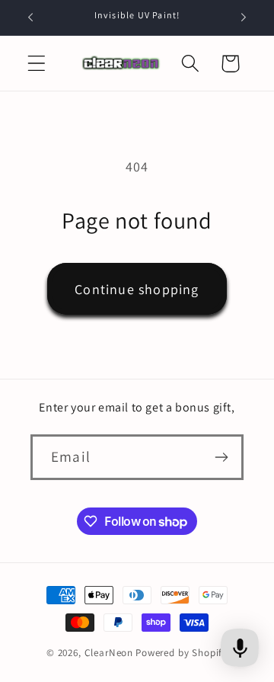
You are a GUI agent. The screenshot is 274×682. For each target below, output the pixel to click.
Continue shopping (137, 289)
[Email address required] (221, 457)
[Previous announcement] (30, 17)
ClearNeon (109, 652)
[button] (37, 63)
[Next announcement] (243, 17)
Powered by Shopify (181, 652)
